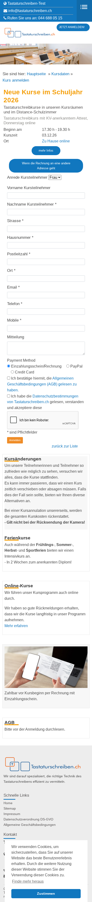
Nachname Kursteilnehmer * (32, 204)
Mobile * (14, 320)
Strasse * (15, 221)
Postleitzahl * (18, 254)
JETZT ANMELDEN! (71, 27)
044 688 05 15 (50, 18)
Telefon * (14, 304)
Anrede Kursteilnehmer (27, 177)
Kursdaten (60, 74)
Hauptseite (36, 74)
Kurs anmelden (16, 80)
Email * (13, 287)
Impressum (12, 814)
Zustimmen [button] (46, 893)
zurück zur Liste (65, 446)
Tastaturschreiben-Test (26, 3)
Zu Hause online (56, 141)
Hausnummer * (20, 237)
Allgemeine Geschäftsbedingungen (30, 825)
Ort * (11, 270)
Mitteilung (15, 337)
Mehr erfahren (16, 626)
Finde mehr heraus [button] (28, 881)
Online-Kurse (18, 585)
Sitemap (10, 808)
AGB (9, 722)
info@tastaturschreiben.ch (30, 11)
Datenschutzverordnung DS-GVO (28, 819)
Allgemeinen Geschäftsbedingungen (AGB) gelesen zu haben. (42, 384)
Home (8, 803)
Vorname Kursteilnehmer (28, 188)
